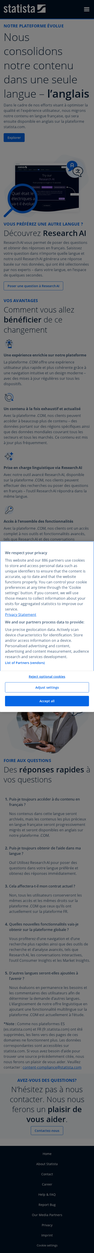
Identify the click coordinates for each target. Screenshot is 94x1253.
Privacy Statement (20, 614)
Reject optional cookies (47, 676)
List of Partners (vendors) (25, 663)
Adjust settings (47, 687)
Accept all (47, 701)
